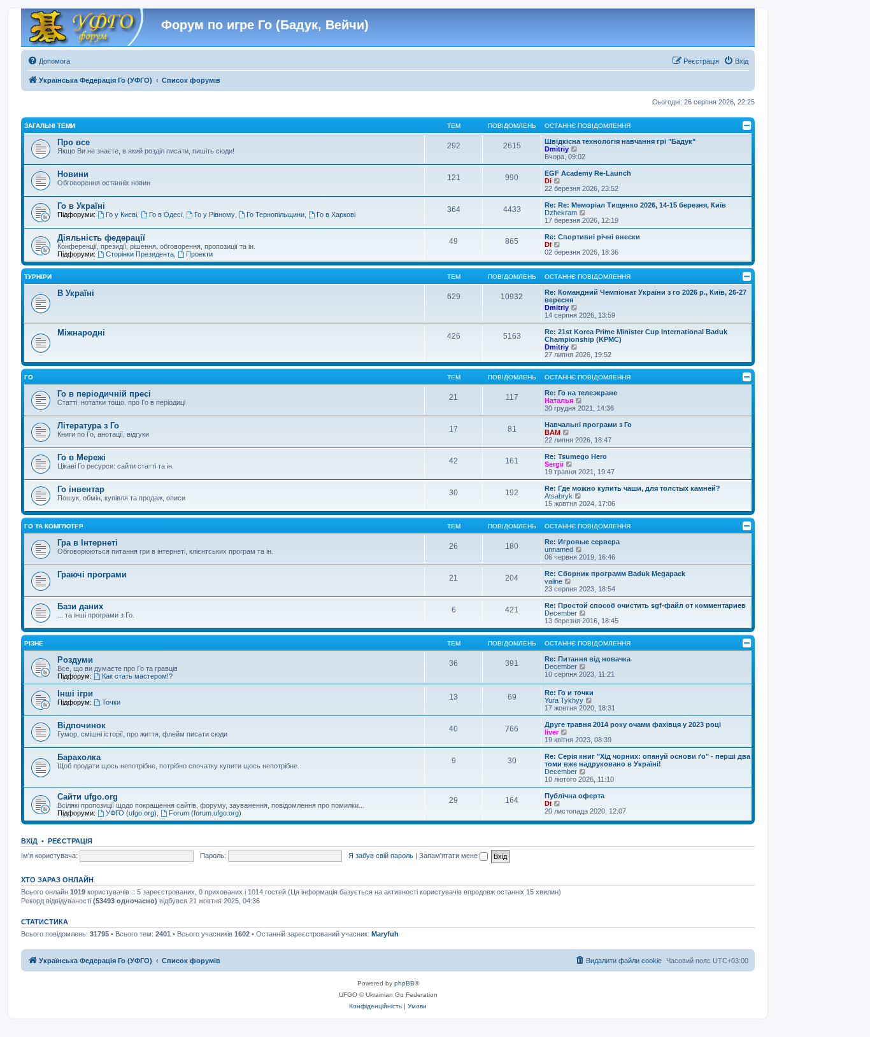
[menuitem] (48, 61)
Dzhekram (561, 212)
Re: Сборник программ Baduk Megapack (615, 573)
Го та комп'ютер (53, 526)
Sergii (554, 464)
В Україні (75, 293)
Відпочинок (81, 725)
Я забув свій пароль (380, 855)
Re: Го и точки (569, 692)
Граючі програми (92, 574)
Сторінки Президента (140, 254)
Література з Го (88, 425)
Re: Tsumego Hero (576, 456)
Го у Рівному (214, 214)
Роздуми (75, 660)
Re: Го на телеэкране (581, 393)
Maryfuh (385, 934)
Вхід (29, 841)
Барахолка (79, 757)
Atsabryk (559, 496)
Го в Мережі (81, 457)
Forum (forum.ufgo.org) (205, 813)
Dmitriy (557, 149)
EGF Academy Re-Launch (588, 173)
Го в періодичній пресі (104, 394)
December (561, 613)
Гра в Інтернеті (87, 542)
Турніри (38, 276)
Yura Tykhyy (564, 700)
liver (552, 732)
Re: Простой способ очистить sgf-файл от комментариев (645, 605)
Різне (33, 643)
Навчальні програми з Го (588, 424)
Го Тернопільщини (275, 214)
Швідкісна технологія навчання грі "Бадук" (620, 141)
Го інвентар (80, 489)
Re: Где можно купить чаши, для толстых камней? (632, 488)
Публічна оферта (574, 796)
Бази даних (80, 606)
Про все (73, 142)
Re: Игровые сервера (582, 542)
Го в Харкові (336, 214)
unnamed (559, 549)
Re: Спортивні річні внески (592, 237)
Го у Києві (121, 214)
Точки (111, 702)
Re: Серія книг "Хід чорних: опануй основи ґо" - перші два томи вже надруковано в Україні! (647, 760)
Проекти (199, 254)
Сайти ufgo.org (87, 796)
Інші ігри (75, 693)
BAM (552, 432)
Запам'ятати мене (449, 855)
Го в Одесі (165, 214)
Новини (73, 174)
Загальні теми (49, 125)
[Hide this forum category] (747, 125)
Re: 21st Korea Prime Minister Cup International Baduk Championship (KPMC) (636, 335)
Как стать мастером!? (137, 676)
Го (28, 377)
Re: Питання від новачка (588, 659)
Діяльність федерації (101, 238)
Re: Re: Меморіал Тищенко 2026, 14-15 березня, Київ (635, 205)
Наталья (559, 400)
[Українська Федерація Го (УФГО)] (85, 27)
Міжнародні (81, 332)
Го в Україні (81, 206)
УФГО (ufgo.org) (131, 813)
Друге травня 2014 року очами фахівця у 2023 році (633, 724)
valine (553, 581)
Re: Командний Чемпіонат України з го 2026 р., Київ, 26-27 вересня (645, 296)
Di (548, 181)
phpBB (404, 983)
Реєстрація (70, 841)
